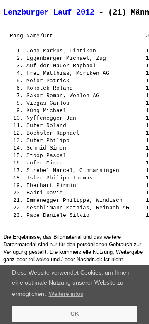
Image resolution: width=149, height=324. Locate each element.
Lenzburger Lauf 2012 (48, 12)
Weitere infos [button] (66, 293)
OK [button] (74, 313)
